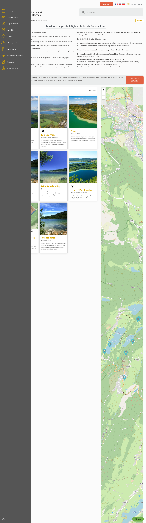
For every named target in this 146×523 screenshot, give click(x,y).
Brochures (10, 62)
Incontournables (12, 17)
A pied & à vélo (12, 23)
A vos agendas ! (12, 11)
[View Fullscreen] (103, 97)
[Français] (116, 4)
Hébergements (12, 43)
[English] (120, 4)
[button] (109, 345)
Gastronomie (11, 49)
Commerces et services (15, 55)
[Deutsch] (123, 4)
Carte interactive (12, 68)
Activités (10, 30)
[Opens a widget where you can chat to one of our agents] (138, 519)
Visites (9, 36)
